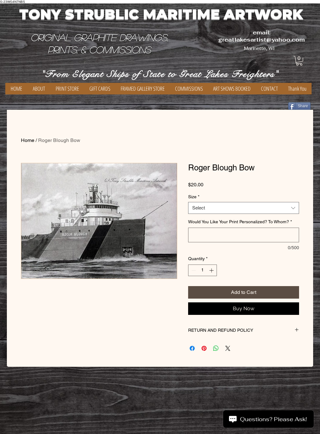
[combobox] (243, 208)
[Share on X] (228, 348)
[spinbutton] (202, 270)
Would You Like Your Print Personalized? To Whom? (240, 221)
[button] (299, 61)
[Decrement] (193, 270)
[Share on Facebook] (192, 348)
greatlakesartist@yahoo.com (261, 39)
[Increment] (212, 270)
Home (27, 140)
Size (193, 196)
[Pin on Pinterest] (204, 348)
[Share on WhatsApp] (216, 348)
